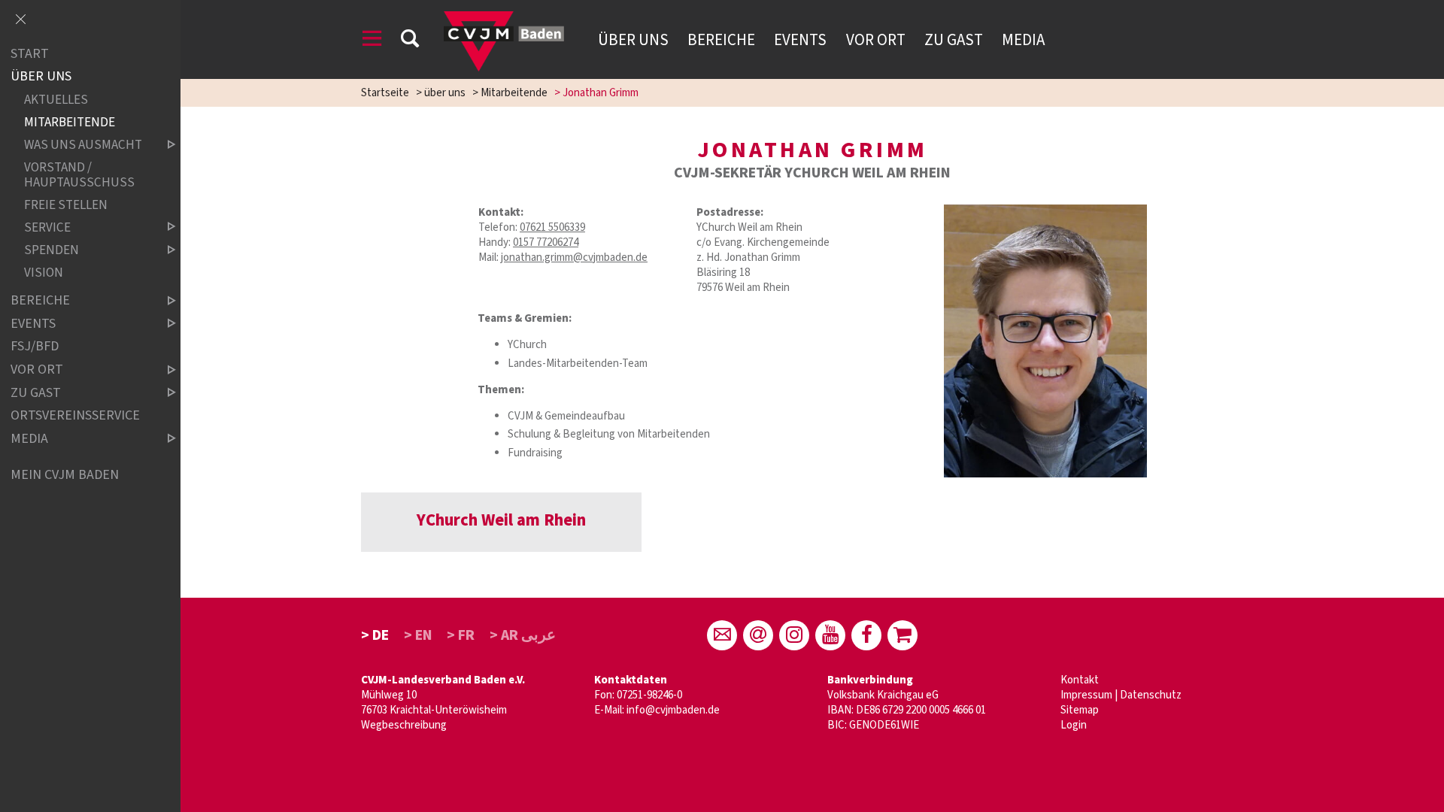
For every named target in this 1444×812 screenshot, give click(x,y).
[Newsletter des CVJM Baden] (758, 635)
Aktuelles (56, 99)
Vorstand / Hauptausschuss (79, 175)
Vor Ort (876, 40)
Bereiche (721, 40)
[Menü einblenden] (372, 41)
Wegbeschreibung (404, 725)
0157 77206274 (545, 242)
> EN (418, 635)
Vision (43, 272)
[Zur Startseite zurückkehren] (504, 18)
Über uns (633, 40)
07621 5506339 (552, 227)
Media (1023, 40)
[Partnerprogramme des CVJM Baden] (902, 635)
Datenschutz (1151, 695)
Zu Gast (953, 40)
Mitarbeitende (514, 93)
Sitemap (1079, 710)
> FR (461, 635)
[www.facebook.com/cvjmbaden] (866, 635)
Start (30, 53)
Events (800, 40)
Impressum (1086, 695)
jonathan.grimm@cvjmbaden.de (574, 257)
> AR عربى (523, 635)
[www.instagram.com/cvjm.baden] (794, 635)
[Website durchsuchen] (410, 41)
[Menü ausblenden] (20, 20)
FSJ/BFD (35, 347)
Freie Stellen (66, 205)
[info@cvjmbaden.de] (722, 635)
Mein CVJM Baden (65, 474)
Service (47, 227)
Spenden (51, 250)
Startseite (385, 93)
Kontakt (1079, 680)
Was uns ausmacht (83, 144)
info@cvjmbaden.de (673, 710)
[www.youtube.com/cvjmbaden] (830, 635)
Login (1073, 725)
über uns (445, 93)
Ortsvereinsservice (75, 415)
